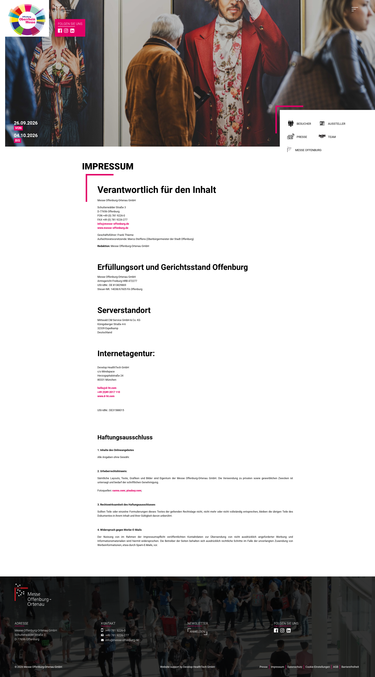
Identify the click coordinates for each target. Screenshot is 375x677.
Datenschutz (294, 666)
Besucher (304, 123)
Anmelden (197, 631)
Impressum (277, 666)
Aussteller (336, 123)
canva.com (118, 490)
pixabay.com (133, 490)
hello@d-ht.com (106, 387)
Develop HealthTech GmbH (199, 666)
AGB (335, 666)
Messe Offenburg (308, 150)
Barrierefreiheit (350, 666)
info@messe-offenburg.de (113, 223)
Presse (302, 137)
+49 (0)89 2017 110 (108, 392)
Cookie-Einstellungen (317, 666)
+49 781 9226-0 (115, 630)
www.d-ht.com (106, 396)
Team (332, 137)
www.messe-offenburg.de (112, 227)
